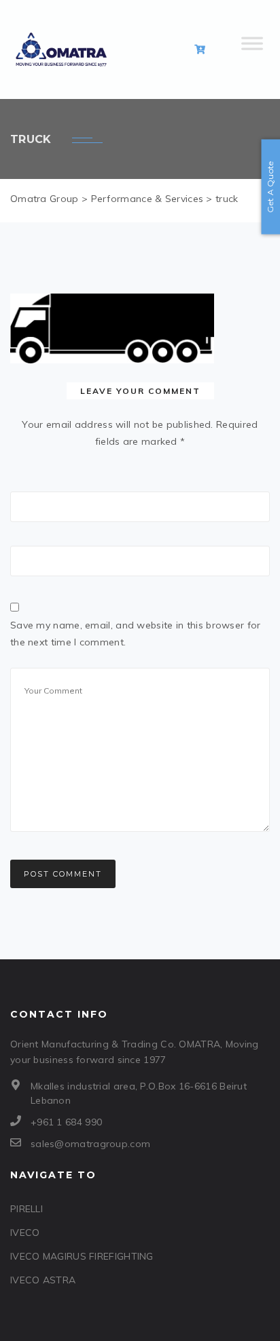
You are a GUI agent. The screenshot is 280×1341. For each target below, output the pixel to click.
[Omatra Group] (61, 49)
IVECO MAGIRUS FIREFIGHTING (82, 1256)
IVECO (25, 1232)
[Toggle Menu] (252, 49)
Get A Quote (270, 186)
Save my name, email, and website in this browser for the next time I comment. (135, 633)
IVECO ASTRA (42, 1280)
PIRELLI (26, 1209)
